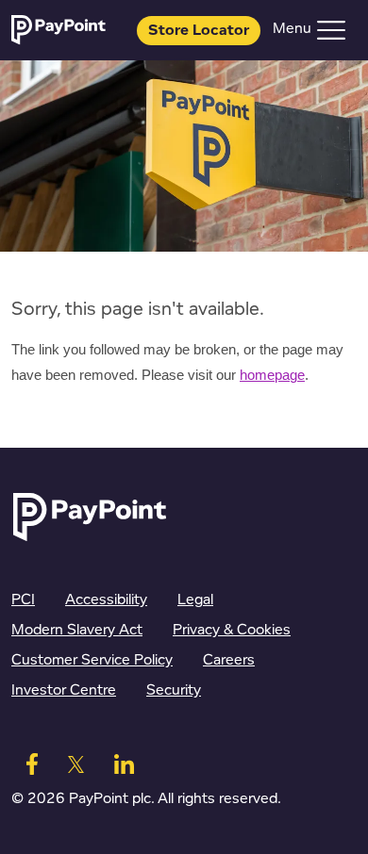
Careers (229, 660)
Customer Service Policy (92, 660)
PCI (23, 600)
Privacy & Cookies (232, 630)
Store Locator (198, 31)
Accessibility (106, 600)
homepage (272, 375)
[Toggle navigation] (331, 30)
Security (173, 690)
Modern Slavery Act (76, 630)
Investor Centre (63, 690)
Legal (195, 600)
